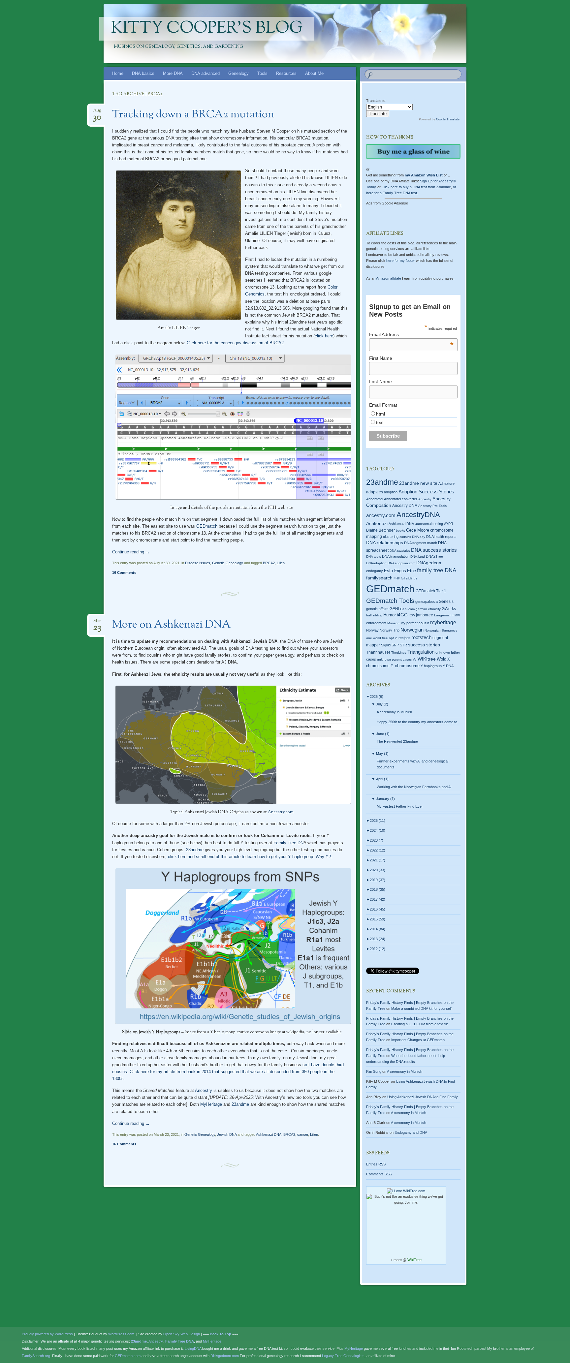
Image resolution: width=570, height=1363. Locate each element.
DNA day (418, 537)
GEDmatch (206, 526)
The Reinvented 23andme (397, 741)
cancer (302, 1134)
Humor (389, 615)
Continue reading (131, 551)
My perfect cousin (414, 623)
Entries (376, 1164)
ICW (412, 615)
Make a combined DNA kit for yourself (421, 1008)
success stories (424, 644)
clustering (390, 537)
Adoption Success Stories (426, 491)
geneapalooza (426, 602)
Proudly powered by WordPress (47, 1334)
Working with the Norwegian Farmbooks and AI (414, 787)
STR (403, 645)
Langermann (444, 615)
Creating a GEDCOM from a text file (420, 1024)
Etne (411, 571)
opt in (393, 638)
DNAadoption (376, 563)
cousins (405, 537)
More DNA (173, 73)
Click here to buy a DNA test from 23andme (416, 187)
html (380, 414)
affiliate (388, 278)
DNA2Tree (434, 556)
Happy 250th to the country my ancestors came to (417, 722)
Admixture (446, 483)
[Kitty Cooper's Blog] (331, 33)
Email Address (411, 334)
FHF (397, 578)
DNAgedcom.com (224, 1356)
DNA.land (417, 556)
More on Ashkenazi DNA (171, 625)
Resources (286, 73)
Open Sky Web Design (181, 1334)
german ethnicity (428, 609)
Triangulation (420, 652)
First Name (380, 358)
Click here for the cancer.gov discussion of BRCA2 (235, 342)
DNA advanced (205, 73)
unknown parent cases (394, 659)
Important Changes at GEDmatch (418, 1040)
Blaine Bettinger (380, 530)
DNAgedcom (429, 562)
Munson (393, 623)
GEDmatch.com (128, 1356)
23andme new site (418, 483)
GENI (394, 608)
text (380, 422)
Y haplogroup (431, 666)
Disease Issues (197, 563)
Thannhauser (378, 652)
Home (117, 73)
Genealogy (238, 73)
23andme (195, 849)
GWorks (449, 609)
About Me (314, 73)
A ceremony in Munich (394, 712)
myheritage (443, 622)
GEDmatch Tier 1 (431, 591)
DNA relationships (384, 542)
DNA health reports (441, 537)
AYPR (448, 524)
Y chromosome (405, 666)
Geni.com (407, 609)
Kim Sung (373, 1071)
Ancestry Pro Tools (432, 506)
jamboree (424, 615)
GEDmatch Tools (390, 600)
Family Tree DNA (179, 1341)
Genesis (446, 601)
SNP (395, 645)
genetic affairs (377, 609)
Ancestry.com (281, 812)
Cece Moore (417, 530)
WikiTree (414, 1260)
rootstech (421, 637)
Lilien (281, 563)
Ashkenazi (377, 523)
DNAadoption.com (401, 563)
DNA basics (143, 73)
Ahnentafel (374, 499)
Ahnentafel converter (400, 499)
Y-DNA (448, 666)
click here (324, 335)
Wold (441, 659)
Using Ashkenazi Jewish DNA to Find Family (422, 1097)
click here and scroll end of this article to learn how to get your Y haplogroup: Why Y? (249, 856)
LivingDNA (193, 1348)
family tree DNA (436, 570)
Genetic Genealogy (227, 563)
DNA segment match (420, 543)
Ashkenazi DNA (268, 1134)
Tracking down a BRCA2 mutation (193, 115)
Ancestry (203, 1090)
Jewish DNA (227, 1134)
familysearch (379, 577)
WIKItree (427, 659)
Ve (415, 659)
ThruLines (398, 652)
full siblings (409, 578)
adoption (390, 492)
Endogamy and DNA (411, 1132)
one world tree (377, 638)
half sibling (374, 615)
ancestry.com (381, 515)
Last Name (380, 381)
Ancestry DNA (404, 506)
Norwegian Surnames (441, 630)
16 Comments (124, 572)
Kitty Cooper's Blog (207, 29)
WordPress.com (121, 1334)
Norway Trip (389, 630)
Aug (97, 112)
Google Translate (447, 119)
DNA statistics (400, 550)
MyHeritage (210, 1104)
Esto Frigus (395, 570)
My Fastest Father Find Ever (400, 806)
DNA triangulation (395, 556)
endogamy (374, 571)
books (400, 530)
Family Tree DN (288, 842)
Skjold (386, 645)
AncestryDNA (418, 515)
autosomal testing (429, 524)
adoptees (374, 492)
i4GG (402, 614)
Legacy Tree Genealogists (343, 1356)
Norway (372, 630)
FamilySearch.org (36, 1356)
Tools (262, 73)
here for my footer (400, 261)
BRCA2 (269, 563)
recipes (404, 638)
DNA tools (373, 556)
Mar (97, 623)
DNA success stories (434, 550)
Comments (379, 1174)
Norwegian (412, 630)
